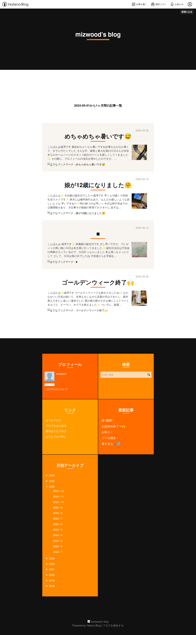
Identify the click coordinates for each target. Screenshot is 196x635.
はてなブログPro (55, 436)
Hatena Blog (94, 625)
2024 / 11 (58, 496)
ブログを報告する (113, 625)
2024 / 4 (57, 535)
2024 (52, 486)
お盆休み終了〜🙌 (113, 426)
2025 (52, 481)
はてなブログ (53, 420)
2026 (52, 475)
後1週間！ (108, 420)
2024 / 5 (57, 529)
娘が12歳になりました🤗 (98, 185)
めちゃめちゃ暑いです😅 (98, 136)
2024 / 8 (57, 513)
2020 (52, 575)
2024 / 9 (57, 507)
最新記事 (126, 410)
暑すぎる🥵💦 (111, 444)
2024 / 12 (58, 491)
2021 (52, 569)
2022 (52, 564)
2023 (52, 558)
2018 (52, 586)
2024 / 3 (57, 541)
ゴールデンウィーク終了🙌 (98, 282)
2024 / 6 (57, 524)
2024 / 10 (58, 502)
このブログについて (56, 389)
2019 (52, 580)
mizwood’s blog (98, 34)
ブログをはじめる (56, 425)
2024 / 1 (57, 552)
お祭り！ (107, 432)
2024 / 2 (57, 546)
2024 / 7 (57, 518)
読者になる (187, 11)
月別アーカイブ (70, 465)
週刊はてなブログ (56, 431)
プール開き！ (110, 438)
